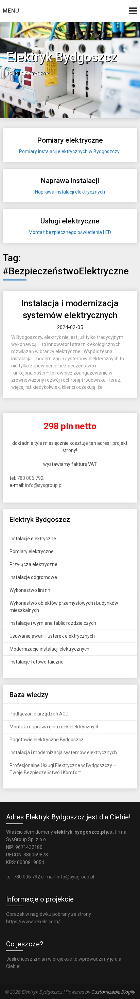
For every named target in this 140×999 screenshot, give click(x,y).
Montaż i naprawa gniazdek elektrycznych (55, 726)
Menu (11, 10)
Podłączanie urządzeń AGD (39, 713)
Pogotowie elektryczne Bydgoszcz (47, 739)
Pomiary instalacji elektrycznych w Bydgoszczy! (70, 151)
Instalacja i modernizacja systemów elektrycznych (63, 752)
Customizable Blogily (113, 992)
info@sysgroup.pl (44, 485)
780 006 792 (30, 478)
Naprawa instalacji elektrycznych (70, 192)
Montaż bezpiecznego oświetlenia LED (70, 232)
